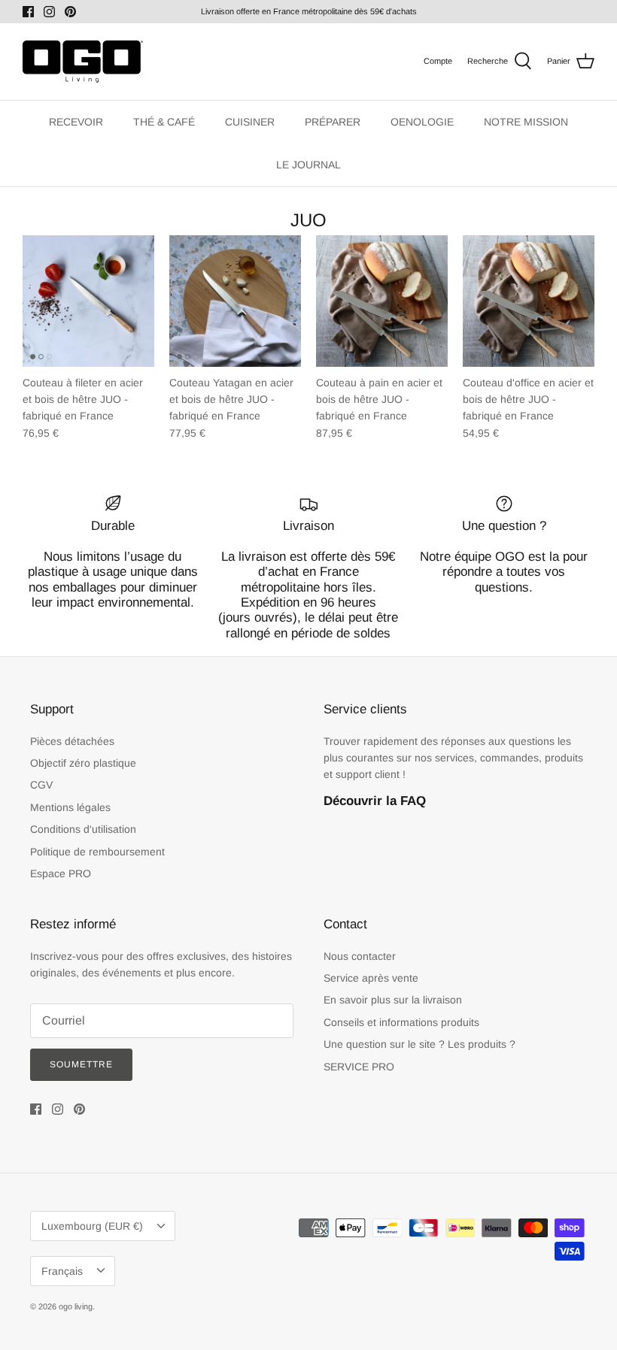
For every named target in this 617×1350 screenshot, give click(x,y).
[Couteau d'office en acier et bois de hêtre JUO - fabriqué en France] (528, 301)
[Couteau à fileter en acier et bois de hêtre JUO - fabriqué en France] (88, 301)
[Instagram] (49, 11)
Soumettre (81, 1064)
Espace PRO (60, 873)
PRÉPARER (332, 122)
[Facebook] (28, 11)
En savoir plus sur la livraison (393, 1000)
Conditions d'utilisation (83, 829)
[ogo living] (83, 61)
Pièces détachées (72, 741)
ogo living (76, 1306)
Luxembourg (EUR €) (92, 1226)
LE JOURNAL (308, 165)
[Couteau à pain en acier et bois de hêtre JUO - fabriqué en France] (382, 301)
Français (62, 1271)
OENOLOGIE (422, 122)
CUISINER (250, 122)
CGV (41, 785)
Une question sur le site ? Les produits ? (419, 1044)
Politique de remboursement (97, 852)
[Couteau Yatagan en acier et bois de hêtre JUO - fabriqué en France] (235, 301)
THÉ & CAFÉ (164, 122)
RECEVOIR (76, 122)
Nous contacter (360, 956)
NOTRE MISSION (526, 122)
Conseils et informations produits (401, 1022)
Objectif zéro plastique (83, 763)
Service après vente (371, 978)
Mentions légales (70, 807)
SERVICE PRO (359, 1067)
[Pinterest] (70, 11)
